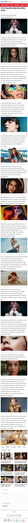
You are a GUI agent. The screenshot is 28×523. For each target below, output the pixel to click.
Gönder (5, 505)
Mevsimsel (4, 450)
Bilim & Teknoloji (5, 5)
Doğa (12, 5)
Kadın (24, 447)
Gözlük (7, 447)
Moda (9, 450)
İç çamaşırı (13, 447)
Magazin (22, 5)
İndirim (19, 447)
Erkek (3, 447)
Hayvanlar (17, 5)
